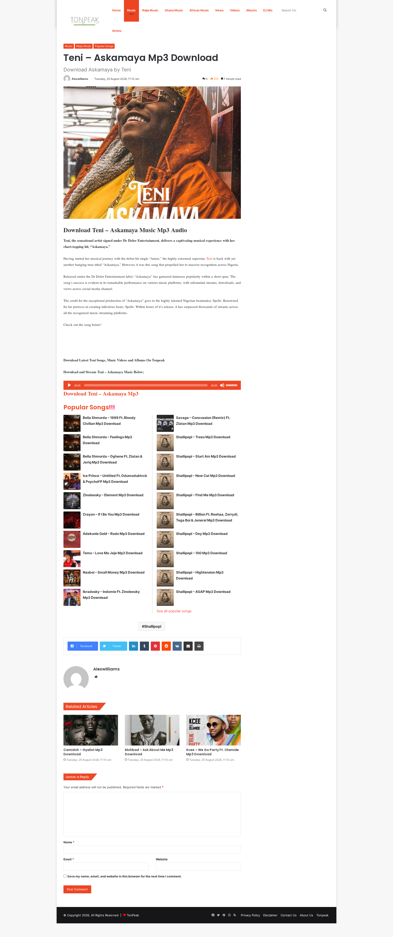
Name (68, 842)
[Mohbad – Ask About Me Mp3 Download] (152, 730)
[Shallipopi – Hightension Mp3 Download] (165, 578)
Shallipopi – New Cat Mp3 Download (205, 476)
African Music (199, 10)
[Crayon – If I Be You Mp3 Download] (72, 520)
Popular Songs (104, 46)
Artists (116, 31)
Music (131, 10)
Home (116, 10)
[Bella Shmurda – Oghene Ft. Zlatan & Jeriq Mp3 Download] (72, 462)
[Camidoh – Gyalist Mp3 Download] (90, 730)
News (219, 10)
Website (162, 859)
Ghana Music (174, 10)
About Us (306, 915)
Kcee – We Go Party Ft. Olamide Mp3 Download (212, 752)
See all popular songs (174, 611)
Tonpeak (322, 915)
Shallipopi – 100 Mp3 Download (201, 553)
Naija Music (150, 10)
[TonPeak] (85, 20)
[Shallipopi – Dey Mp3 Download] (165, 539)
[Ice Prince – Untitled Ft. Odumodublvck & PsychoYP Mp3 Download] (72, 481)
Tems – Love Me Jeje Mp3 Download (113, 553)
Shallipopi (152, 626)
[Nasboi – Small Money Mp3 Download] (72, 578)
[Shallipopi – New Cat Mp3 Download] (165, 481)
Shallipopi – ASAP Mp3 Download (203, 591)
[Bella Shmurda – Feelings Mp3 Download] (72, 442)
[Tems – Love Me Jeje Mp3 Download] (72, 558)
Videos (235, 10)
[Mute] (222, 385)
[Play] (69, 385)
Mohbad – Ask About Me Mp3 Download (149, 752)
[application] (152, 385)
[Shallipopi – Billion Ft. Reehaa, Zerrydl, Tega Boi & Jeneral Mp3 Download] (165, 520)
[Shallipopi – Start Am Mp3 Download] (165, 462)
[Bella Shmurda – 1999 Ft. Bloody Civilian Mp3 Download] (72, 423)
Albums (251, 10)
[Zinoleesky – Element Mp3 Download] (72, 500)
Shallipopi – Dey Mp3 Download (202, 533)
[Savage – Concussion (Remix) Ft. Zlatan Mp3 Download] (165, 423)
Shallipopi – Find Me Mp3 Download (205, 495)
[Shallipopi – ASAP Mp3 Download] (165, 597)
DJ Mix (267, 10)
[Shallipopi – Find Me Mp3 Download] (165, 500)
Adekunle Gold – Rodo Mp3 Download (114, 533)
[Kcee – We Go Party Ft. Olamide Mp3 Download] (213, 730)
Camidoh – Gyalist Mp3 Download (83, 752)
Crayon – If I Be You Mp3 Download (111, 514)
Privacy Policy (250, 915)
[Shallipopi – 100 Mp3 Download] (165, 558)
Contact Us (289, 915)
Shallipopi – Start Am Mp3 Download (206, 456)
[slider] (232, 385)
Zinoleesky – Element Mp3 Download (113, 495)
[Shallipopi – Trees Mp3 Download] (165, 442)
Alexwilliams (80, 79)
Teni (209, 258)
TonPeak (133, 915)
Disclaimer (270, 915)
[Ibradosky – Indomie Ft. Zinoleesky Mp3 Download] (72, 597)
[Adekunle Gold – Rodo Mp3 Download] (72, 539)
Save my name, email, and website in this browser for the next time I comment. (124, 876)
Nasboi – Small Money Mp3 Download (114, 572)
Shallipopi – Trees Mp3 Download (203, 437)
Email (68, 859)
